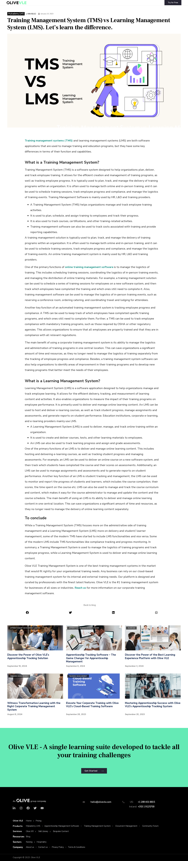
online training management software (89, 267)
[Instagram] (21, 808)
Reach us (80, 588)
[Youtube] (42, 808)
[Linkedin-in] (14, 808)
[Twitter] (35, 808)
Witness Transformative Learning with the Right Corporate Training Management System (33, 706)
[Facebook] (28, 808)
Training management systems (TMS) (49, 140)
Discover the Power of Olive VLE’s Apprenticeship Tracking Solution (28, 656)
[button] (27, 613)
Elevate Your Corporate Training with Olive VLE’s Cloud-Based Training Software (92, 704)
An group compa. (29, 801)
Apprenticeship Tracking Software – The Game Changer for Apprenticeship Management (91, 658)
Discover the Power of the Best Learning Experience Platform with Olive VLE (150, 656)
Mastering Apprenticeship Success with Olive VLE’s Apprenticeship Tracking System (152, 704)
